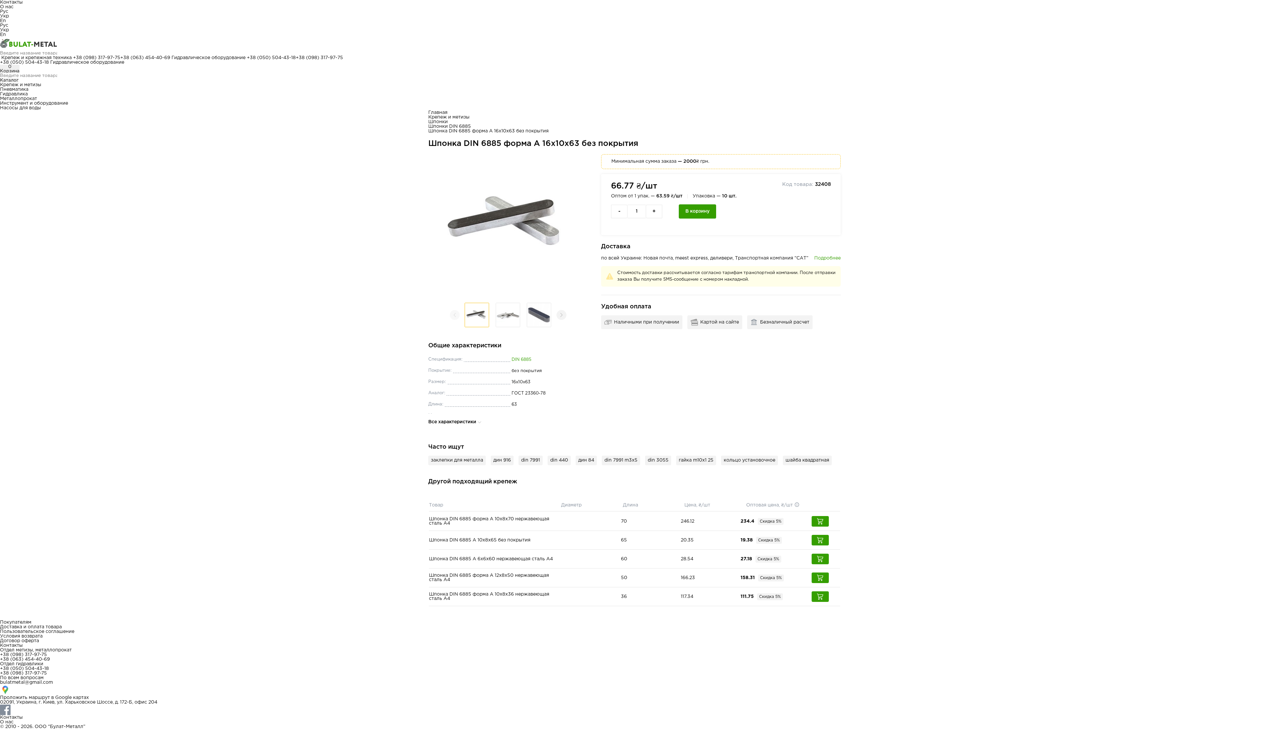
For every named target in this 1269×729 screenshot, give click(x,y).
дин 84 (586, 460)
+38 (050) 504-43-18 (271, 58)
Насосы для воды (20, 108)
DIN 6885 (521, 360)
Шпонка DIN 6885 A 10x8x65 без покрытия (479, 540)
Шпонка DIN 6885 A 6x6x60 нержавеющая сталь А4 (491, 559)
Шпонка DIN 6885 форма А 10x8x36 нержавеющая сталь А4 (489, 596)
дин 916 (502, 460)
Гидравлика (14, 94)
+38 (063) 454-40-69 (145, 58)
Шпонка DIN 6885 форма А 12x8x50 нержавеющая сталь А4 (489, 577)
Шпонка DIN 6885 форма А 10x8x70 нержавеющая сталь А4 (489, 521)
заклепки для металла (457, 460)
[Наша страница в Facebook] (634, 710)
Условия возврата (21, 636)
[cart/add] (820, 521)
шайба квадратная (807, 460)
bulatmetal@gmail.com (26, 682)
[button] (561, 315)
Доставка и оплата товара (31, 627)
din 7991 (530, 460)
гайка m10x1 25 (696, 460)
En (3, 21)
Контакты (11, 2)
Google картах (72, 698)
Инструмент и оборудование (34, 103)
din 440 (559, 460)
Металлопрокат (18, 99)
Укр (4, 16)
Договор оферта (19, 641)
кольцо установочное (749, 460)
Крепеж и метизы (20, 85)
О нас (7, 7)
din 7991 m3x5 (620, 460)
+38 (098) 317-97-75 (96, 58)
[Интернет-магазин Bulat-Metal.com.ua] (634, 44)
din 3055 (658, 460)
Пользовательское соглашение (37, 632)
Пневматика (14, 89)
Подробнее (827, 258)
